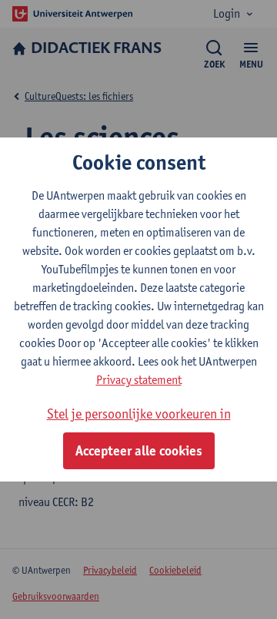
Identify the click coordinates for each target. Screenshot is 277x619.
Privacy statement (139, 379)
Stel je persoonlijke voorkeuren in (139, 413)
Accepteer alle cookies (138, 450)
